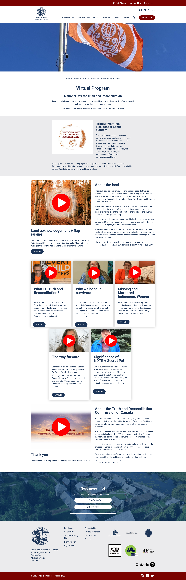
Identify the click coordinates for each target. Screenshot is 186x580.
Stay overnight (84, 18)
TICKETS (146, 18)
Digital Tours (69, 545)
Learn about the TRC (108, 463)
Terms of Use (90, 535)
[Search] (134, 17)
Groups (126, 18)
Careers (88, 539)
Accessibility (90, 528)
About (95, 18)
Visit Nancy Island (147, 3)
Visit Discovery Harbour (126, 3)
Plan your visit (68, 18)
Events (116, 18)
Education (106, 18)
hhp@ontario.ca (93, 500)
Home (68, 79)
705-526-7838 (93, 507)
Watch (37, 251)
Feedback (68, 528)
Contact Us (69, 532)
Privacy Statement (92, 532)
